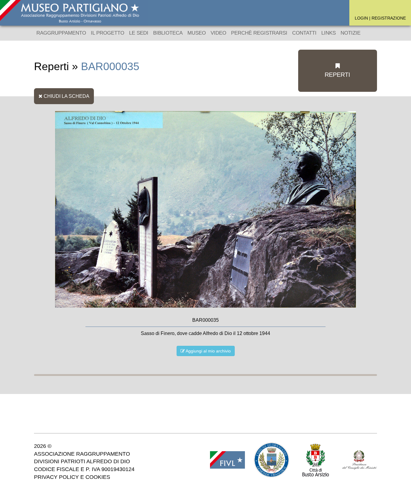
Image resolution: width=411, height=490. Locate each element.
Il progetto (107, 33)
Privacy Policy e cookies (72, 477)
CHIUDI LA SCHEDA (65, 96)
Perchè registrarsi (259, 33)
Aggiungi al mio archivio (208, 351)
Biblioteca (168, 33)
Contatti (304, 33)
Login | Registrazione (380, 18)
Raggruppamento (61, 33)
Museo (196, 33)
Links (328, 33)
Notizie (350, 33)
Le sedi (138, 33)
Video (218, 33)
